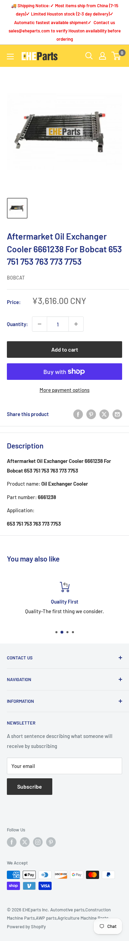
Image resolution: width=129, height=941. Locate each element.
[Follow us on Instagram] (38, 842)
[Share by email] (117, 414)
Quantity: (17, 324)
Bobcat (16, 278)
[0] (116, 56)
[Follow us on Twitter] (25, 842)
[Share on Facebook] (78, 414)
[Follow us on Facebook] (12, 842)
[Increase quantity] (76, 324)
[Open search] (89, 56)
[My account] (102, 56)
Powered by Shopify (26, 926)
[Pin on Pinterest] (91, 414)
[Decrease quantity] (39, 324)
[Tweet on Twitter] (104, 414)
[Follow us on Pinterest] (51, 842)
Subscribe (29, 786)
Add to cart (64, 349)
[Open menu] (10, 56)
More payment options (64, 390)
